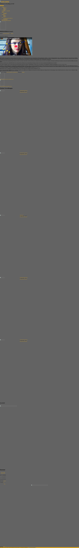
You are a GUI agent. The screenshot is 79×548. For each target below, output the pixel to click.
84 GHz (4, 546)
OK (29, 547)
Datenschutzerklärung (4, 19)
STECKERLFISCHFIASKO (23, 90)
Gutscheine (4, 13)
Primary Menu (1, 5)
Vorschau (3, 11)
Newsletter (3, 14)
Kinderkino (4, 9)
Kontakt (4, 15)
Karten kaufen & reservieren (23, 154)
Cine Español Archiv (15, 72)
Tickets (2, 12)
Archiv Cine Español (9, 72)
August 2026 (3, 472)
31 (3, 482)
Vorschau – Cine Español (6, 10)
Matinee (4, 8)
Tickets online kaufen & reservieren (6, 20)
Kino (2, 17)
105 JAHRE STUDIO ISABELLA (8, 18)
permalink (23, 72)
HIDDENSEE (22, 215)
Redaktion (12, 33)
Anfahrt (4, 16)
